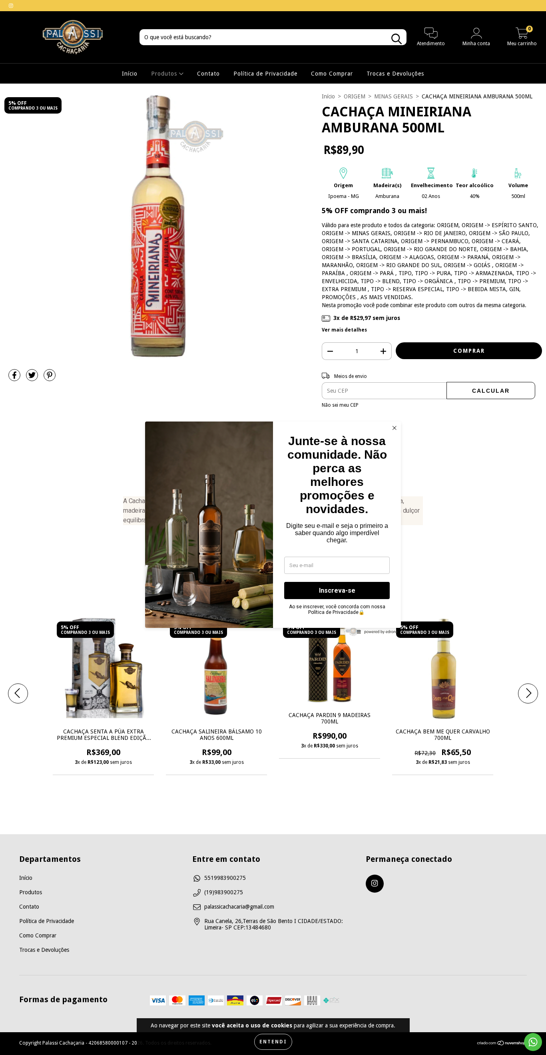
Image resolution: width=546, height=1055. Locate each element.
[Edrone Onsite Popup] (273, 527)
